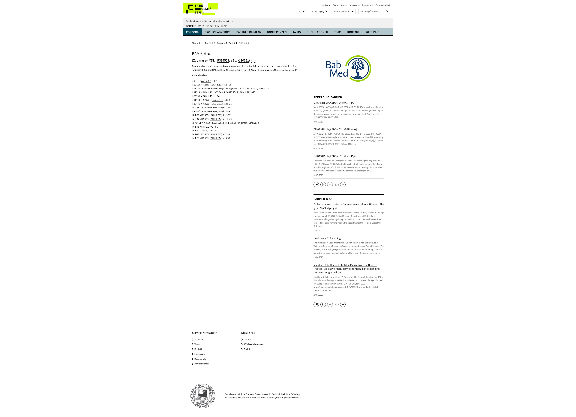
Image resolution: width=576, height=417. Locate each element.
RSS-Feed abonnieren (254, 344)
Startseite (325, 5)
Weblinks (372, 32)
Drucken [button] (247, 339)
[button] (302, 11)
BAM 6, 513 (217, 84)
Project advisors (217, 32)
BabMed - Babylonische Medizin (207, 26)
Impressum (355, 5)
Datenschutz (368, 5)
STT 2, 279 (206, 126)
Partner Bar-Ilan (248, 32)
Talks (297, 32)
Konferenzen (277, 32)
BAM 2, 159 (256, 88)
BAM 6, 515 (216, 88)
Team (335, 5)
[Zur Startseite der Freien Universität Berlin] (208, 9)
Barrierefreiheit (383, 5)
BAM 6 (232, 43)
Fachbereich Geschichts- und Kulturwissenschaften (209, 21)
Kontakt (343, 5)
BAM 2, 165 (224, 92)
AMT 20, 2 (206, 81)
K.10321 (243, 60)
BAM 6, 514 (217, 100)
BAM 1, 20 (237, 88)
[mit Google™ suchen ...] (387, 11)
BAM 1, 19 (244, 92)
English (247, 349)
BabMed (209, 43)
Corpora (192, 32)
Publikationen (317, 32)
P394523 (223, 60)
